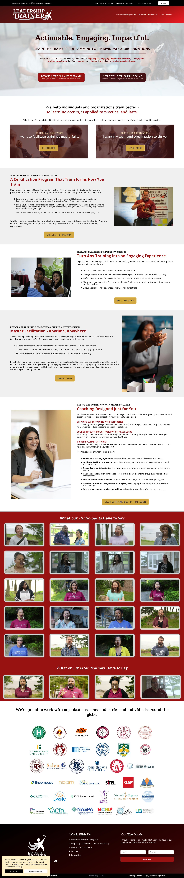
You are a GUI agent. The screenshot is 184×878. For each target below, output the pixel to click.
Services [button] (141, 15)
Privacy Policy (93, 876)
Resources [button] (152, 15)
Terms (102, 876)
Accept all (14, 871)
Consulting (76, 855)
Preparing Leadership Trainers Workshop (90, 843)
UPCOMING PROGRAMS (124, 3)
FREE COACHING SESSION (104, 3)
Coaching (75, 851)
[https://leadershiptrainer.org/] (32, 15)
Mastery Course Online (81, 847)
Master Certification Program (84, 839)
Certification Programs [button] (125, 15)
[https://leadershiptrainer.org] (37, 846)
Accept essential (35, 871)
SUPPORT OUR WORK (145, 3)
